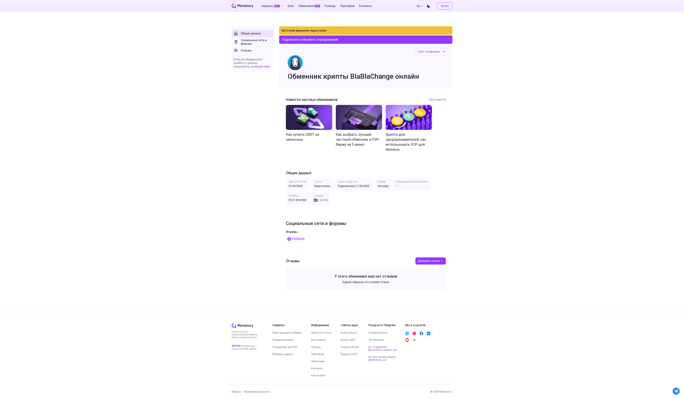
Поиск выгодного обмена (287, 332)
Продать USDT (349, 354)
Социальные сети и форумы (254, 41)
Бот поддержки (382, 348)
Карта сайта (318, 375)
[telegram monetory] (407, 333)
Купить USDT (348, 339)
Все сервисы (318, 339)
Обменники (318, 361)
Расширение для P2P (284, 347)
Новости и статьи (321, 332)
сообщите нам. (260, 66)
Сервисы (270, 6)
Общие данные (251, 33)
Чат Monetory (376, 339)
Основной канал (377, 332)
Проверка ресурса (283, 339)
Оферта (236, 391)
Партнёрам (317, 354)
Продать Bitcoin (350, 347)
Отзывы (246, 50)
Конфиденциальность (257, 391)
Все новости (437, 99)
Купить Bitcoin (349, 332)
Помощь (316, 347)
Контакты (317, 368)
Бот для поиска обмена (382, 358)
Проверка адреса (282, 354)
